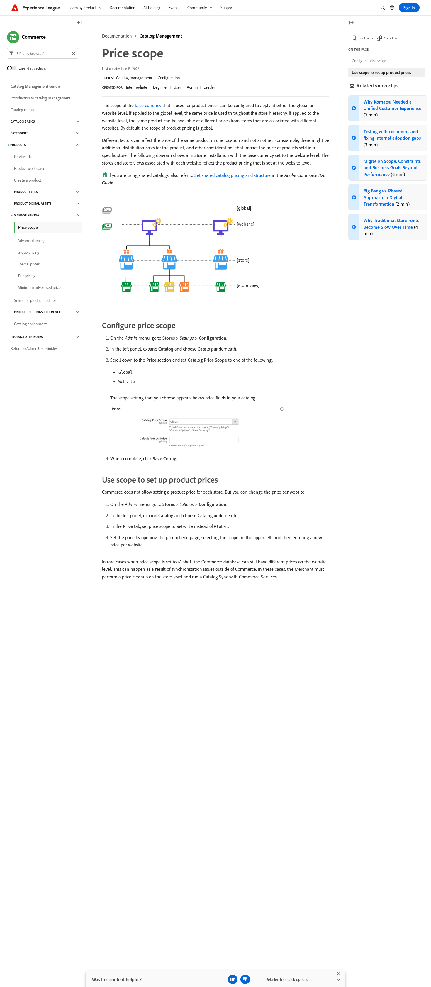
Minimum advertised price (39, 287)
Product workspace (29, 168)
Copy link (390, 38)
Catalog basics (23, 121)
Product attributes (27, 337)
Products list (23, 156)
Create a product (27, 180)
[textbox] (42, 53)
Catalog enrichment (30, 323)
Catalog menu (22, 109)
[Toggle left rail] (79, 23)
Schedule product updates (35, 300)
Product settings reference (37, 312)
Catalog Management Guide (35, 86)
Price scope (28, 227)
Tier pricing (26, 275)
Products (18, 145)
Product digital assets (33, 204)
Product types (26, 192)
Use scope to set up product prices (381, 72)
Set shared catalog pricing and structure (232, 175)
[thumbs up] (232, 979)
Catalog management (134, 77)
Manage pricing (26, 215)
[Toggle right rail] (351, 23)
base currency (148, 105)
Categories (19, 133)
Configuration (169, 77)
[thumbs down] (245, 979)
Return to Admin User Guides (34, 348)
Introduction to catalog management (40, 98)
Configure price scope (369, 60)
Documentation (117, 36)
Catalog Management (161, 36)
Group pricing (28, 252)
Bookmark (366, 38)
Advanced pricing (31, 240)
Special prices (29, 264)
